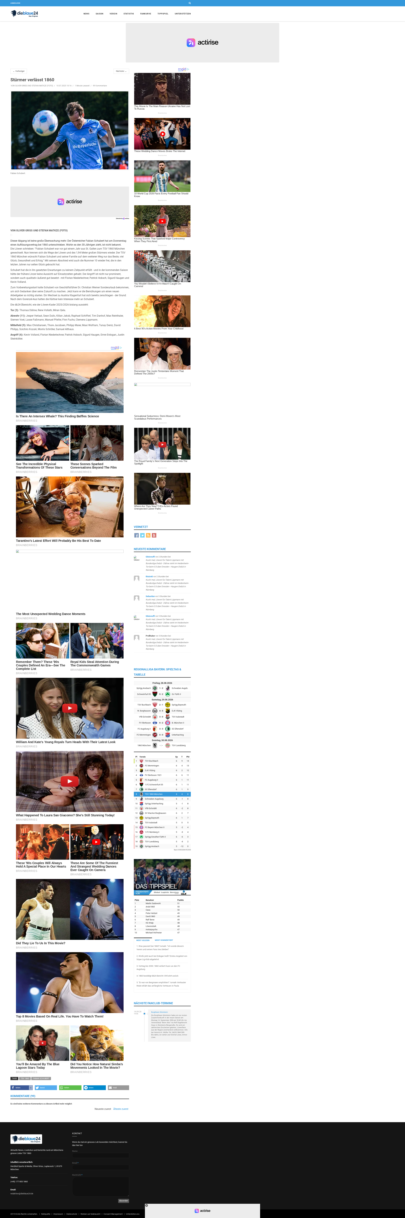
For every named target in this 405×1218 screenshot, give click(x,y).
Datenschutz (71, 1214)
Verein (113, 14)
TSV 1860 (25, 1078)
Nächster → (121, 71)
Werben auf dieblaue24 (90, 1214)
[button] (21, 1087)
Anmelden (15, 3)
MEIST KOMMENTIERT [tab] (164, 940)
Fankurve (145, 14)
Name (75, 1151)
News (86, 14)
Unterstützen (183, 14)
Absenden (123, 1200)
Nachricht (77, 1175)
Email (75, 1163)
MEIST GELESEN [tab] (143, 940)
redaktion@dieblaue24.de (21, 1193)
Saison (99, 14)
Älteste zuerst (120, 1109)
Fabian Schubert (41, 1078)
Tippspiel (163, 14)
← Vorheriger (19, 71)
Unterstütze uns (132, 1214)
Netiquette (45, 1214)
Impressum (58, 1214)
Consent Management (113, 1214)
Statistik (129, 14)
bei (167, 563)
